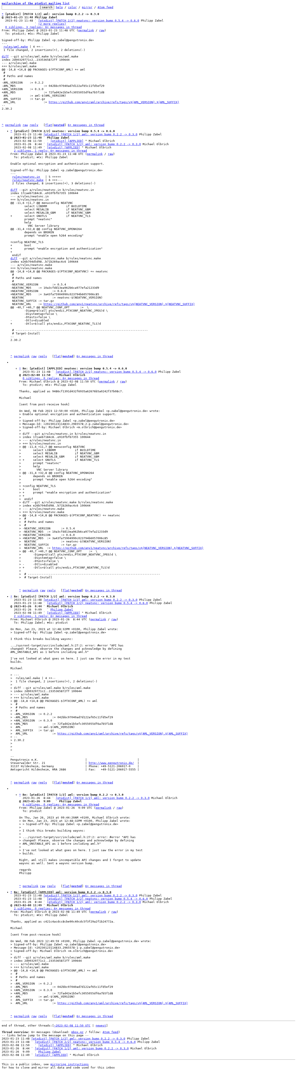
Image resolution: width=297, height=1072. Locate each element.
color (72, 7)
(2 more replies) (52, 23)
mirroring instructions (69, 1064)
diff (5, 56)
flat (48, 125)
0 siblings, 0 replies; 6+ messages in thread (61, 378)
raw (101, 30)
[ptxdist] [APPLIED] (66, 141)
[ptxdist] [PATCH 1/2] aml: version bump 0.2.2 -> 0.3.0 (90, 134)
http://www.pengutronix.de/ (111, 763)
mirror (87, 7)
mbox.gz (77, 1032)
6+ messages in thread (86, 125)
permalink (86, 30)
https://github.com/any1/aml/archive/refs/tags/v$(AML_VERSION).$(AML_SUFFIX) (114, 102)
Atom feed (105, 7)
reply (34, 125)
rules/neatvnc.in (26, 176)
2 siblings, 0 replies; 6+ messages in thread (52, 908)
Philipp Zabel (61, 609)
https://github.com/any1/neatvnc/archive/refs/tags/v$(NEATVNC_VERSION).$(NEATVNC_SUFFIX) (119, 304)
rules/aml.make (15, 46)
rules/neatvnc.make (27, 180)
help (59, 7)
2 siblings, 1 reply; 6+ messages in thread (50, 150)
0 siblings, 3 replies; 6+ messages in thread (43, 27)
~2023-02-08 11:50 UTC (72, 1025)
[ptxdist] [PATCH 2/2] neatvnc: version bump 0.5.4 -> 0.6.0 (88, 20)
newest (101, 1025)
